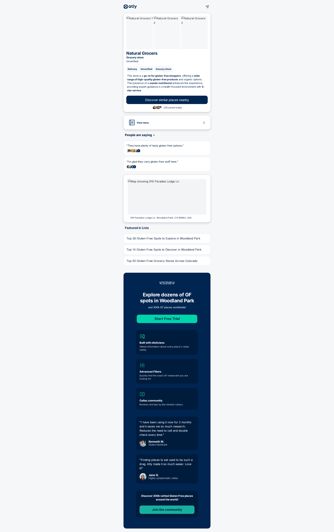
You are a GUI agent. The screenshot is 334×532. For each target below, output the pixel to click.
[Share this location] (207, 6)
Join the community (167, 509)
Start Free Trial (167, 319)
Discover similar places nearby (167, 100)
